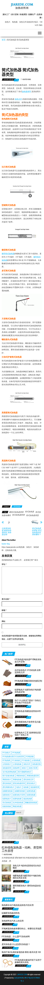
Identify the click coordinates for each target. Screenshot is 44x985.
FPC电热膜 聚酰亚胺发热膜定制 (28, 681)
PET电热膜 (6, 760)
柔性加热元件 (28, 780)
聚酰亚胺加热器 (31, 803)
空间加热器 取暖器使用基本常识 (28, 712)
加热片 (24, 768)
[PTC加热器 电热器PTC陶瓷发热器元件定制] (7, 662)
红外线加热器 (18, 803)
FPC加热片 (6, 753)
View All (18, 812)
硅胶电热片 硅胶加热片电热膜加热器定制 (28, 690)
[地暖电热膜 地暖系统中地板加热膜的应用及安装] (6, 878)
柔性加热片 (31, 783)
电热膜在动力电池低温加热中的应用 (18, 905)
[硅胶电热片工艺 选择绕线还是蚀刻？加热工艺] (7, 736)
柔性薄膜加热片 (8, 787)
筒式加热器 (17, 506)
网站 (3, 621)
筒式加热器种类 (18, 515)
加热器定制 (36, 764)
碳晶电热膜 (27, 799)
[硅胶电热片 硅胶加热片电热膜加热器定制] (7, 693)
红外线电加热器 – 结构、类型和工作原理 (22, 849)
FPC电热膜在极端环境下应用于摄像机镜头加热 (28, 961)
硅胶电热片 (6, 799)
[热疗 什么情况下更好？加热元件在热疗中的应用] (7, 703)
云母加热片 (6, 764)
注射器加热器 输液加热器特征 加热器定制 (6, 531)
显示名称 (6, 599)
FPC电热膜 (16, 753)
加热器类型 (26, 91)
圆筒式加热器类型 (16, 512)
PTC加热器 (16, 760)
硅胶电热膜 (17, 799)
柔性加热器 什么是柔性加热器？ (16, 944)
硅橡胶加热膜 (20, 791)
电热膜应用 (35, 787)
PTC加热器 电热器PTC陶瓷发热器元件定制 (28, 660)
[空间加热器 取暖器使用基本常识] (7, 714)
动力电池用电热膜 (9, 772)
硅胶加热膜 (31, 795)
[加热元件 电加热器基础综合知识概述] (6, 868)
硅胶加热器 (31, 791)
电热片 (18, 787)
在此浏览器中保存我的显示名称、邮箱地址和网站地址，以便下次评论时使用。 (21, 637)
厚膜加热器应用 (33, 776)
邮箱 (4, 610)
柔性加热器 (6, 783)
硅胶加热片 (6, 795)
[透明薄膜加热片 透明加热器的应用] (6, 888)
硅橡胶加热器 (7, 791)
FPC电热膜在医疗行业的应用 (13, 756)
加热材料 (16, 768)
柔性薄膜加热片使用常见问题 (28, 722)
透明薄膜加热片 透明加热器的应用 (27, 886)
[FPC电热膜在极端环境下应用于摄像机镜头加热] (7, 963)
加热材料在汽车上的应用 (13, 921)
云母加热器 (36, 760)
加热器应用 (6, 768)
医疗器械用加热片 (25, 772)
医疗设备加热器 (8, 776)
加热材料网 (18, 978)
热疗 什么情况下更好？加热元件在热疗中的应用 (28, 701)
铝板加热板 (6, 806)
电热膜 (26, 787)
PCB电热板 (30, 756)
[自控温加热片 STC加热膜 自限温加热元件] (7, 673)
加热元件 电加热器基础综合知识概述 (27, 866)
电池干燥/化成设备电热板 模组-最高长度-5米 (21, 952)
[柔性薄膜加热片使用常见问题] (7, 725)
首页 (3, 40)
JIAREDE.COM (22, 974)
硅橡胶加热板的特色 (11, 913)
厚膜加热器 (20, 776)
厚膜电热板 (17, 780)
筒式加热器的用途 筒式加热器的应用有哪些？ (36, 531)
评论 (4, 564)
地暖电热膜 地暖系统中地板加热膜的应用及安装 (27, 876)
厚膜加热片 (6, 780)
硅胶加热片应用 (19, 795)
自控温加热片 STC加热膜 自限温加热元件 (28, 671)
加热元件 (18, 99)
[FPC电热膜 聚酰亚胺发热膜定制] (7, 683)
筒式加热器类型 (32, 515)
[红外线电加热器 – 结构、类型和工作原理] (22, 828)
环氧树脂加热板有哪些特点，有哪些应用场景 (22, 928)
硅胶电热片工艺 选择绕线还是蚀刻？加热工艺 (28, 733)
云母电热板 (17, 764)
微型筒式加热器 (8, 254)
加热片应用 (33, 768)
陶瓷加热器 (17, 806)
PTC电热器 (26, 760)
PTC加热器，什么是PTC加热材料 (16, 936)
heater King (27, 79)
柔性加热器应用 (19, 783)
